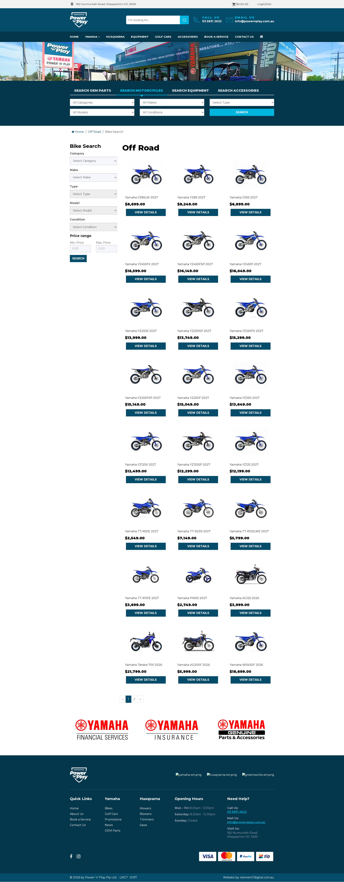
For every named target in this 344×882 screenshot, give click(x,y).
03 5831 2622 (237, 812)
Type (74, 186)
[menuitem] (105, 4)
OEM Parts (112, 830)
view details (146, 212)
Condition (77, 219)
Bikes (108, 808)
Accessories (188, 36)
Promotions (113, 819)
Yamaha (91, 36)
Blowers (145, 814)
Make (74, 170)
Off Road (94, 131)
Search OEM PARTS (92, 91)
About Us (76, 814)
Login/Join (264, 4)
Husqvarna (115, 36)
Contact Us (244, 36)
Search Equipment (190, 91)
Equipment (140, 36)
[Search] (184, 20)
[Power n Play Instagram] (78, 856)
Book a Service (216, 36)
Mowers (145, 808)
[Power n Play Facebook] (71, 856)
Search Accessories (238, 91)
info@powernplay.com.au (246, 822)
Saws (143, 825)
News (109, 825)
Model (75, 203)
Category (77, 153)
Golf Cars (163, 36)
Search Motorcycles (141, 91)
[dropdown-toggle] (260, 37)
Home (74, 36)
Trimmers (147, 819)
